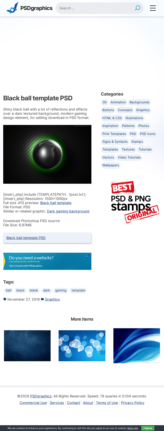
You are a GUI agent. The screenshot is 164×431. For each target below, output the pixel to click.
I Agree (148, 428)
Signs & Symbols (115, 142)
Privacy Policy (132, 403)
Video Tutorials (129, 157)
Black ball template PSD (26, 238)
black (20, 290)
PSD (133, 134)
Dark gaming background (68, 211)
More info (132, 428)
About (88, 403)
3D (104, 102)
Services (57, 403)
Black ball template (55, 203)
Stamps (137, 142)
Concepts (125, 110)
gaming (60, 290)
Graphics (52, 299)
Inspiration (110, 126)
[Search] (137, 8)
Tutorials (145, 149)
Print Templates (114, 134)
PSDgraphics (36, 8)
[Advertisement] (82, 46)
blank (34, 290)
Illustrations (134, 118)
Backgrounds (139, 102)
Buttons (108, 110)
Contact (73, 403)
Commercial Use (33, 403)
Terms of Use (107, 403)
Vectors (108, 157)
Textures (128, 149)
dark (46, 290)
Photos (143, 126)
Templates (110, 149)
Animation (118, 102)
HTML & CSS (112, 118)
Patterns (128, 126)
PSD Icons (147, 134)
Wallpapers (110, 165)
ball (8, 290)
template (78, 290)
